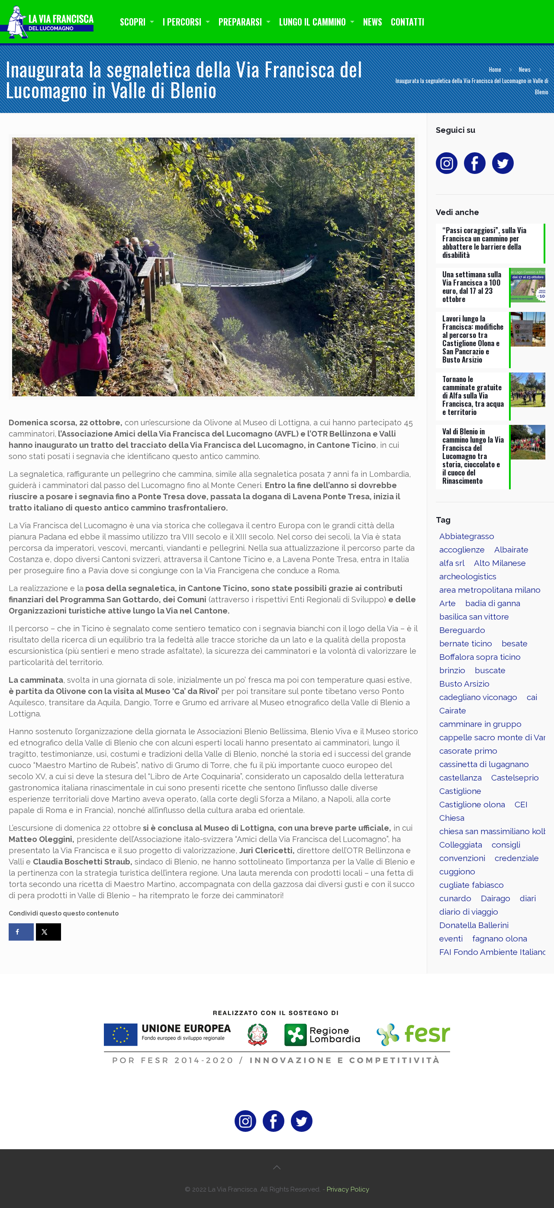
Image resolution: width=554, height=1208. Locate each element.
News (525, 69)
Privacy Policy (348, 1189)
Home (495, 69)
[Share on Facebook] (21, 932)
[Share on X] (48, 932)
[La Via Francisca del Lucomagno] (49, 21)
